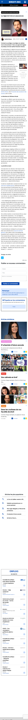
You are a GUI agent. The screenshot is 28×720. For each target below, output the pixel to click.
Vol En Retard (5, 613)
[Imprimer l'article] (26, 351)
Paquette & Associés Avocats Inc (8, 594)
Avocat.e (5, 609)
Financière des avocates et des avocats (10, 12)
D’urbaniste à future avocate (14, 514)
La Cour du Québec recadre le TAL (15, 499)
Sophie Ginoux (8, 39)
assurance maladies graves (7, 185)
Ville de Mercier (5, 634)
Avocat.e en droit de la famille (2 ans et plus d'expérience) (8, 620)
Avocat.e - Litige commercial (7, 591)
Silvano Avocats (5, 624)
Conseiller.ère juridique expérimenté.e (8, 639)
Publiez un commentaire (10, 283)
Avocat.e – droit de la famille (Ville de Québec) (9, 648)
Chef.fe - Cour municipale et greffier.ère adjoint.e (8, 630)
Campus (3, 406)
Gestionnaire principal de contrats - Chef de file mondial (8, 600)
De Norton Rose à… (12, 518)
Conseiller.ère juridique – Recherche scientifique (8, 658)
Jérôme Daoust (4, 92)
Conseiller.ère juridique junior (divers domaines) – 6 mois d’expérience (9, 581)
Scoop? (25, 5)
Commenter (15, 351)
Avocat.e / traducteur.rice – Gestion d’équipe (7, 668)
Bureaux (3, 373)
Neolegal (4, 586)
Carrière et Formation (6, 341)
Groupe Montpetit (6, 605)
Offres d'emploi (14, 5)
